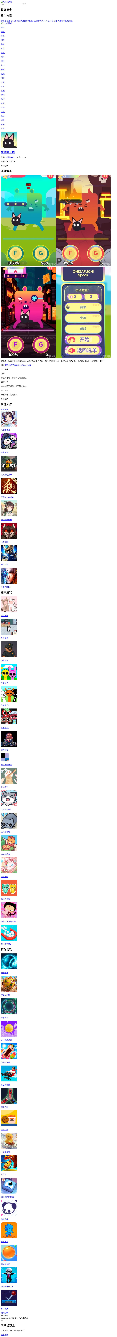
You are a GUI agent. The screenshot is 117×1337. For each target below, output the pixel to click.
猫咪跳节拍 (8, 152)
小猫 (10, 365)
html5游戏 (27, 365)
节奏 (14, 365)
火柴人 (48, 21)
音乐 (7, 365)
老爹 (9, 21)
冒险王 (3, 21)
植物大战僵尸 (22, 21)
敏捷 (18, 365)
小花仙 (54, 21)
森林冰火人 (40, 21)
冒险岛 (70, 21)
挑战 (21, 365)
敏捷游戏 (10, 157)
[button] (4, 1335)
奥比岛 (13, 21)
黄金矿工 (32, 21)
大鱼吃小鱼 (62, 21)
